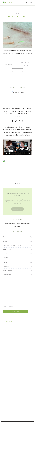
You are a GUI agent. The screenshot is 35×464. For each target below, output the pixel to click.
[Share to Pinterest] (28, 62)
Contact (5, 403)
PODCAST (6, 266)
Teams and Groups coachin (11, 339)
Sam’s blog (9, 321)
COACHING (6, 241)
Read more (17, 70)
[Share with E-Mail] (28, 65)
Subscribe (17, 209)
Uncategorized (7, 274)
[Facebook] (12, 121)
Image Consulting (8, 334)
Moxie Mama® (7, 393)
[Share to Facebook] (22, 62)
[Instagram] (22, 121)
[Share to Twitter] (25, 62)
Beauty (5, 363)
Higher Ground (17, 17)
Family (5, 369)
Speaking (6, 350)
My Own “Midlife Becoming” (17, 171)
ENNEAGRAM (7, 249)
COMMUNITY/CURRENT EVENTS (12, 245)
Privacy (5, 414)
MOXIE (17, 167)
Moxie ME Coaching (9, 345)
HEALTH (17, 14)
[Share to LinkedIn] (24, 65)
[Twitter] (16, 121)
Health (5, 374)
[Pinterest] (19, 121)
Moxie (5, 379)
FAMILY (5, 253)
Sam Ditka (6, 398)
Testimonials (7, 409)
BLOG (4, 237)
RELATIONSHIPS (7, 270)
